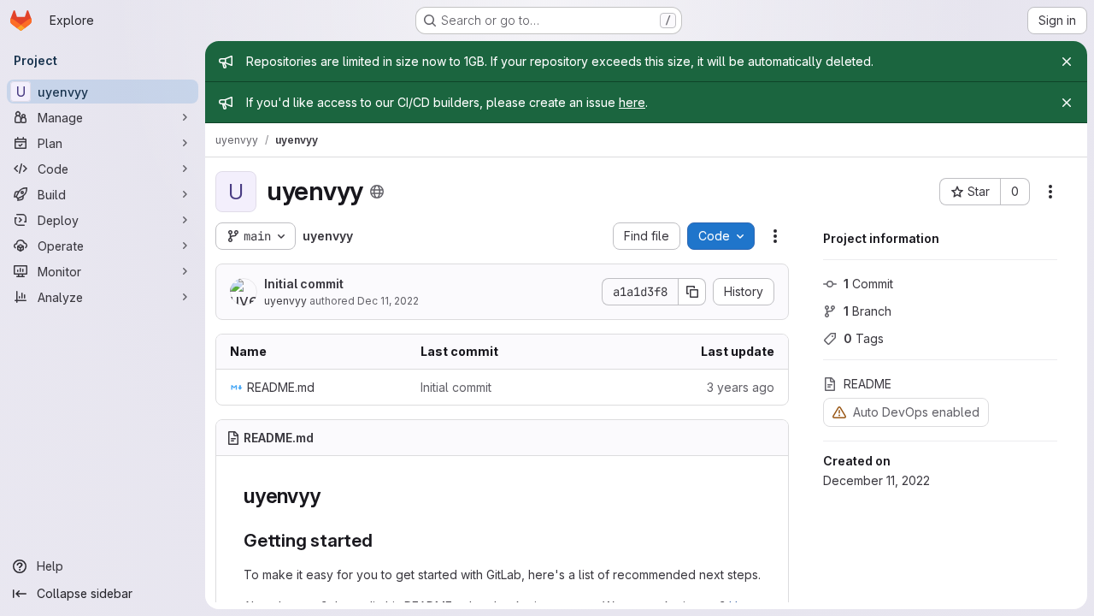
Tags (864, 338)
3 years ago (740, 387)
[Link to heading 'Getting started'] (382, 540)
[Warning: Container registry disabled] (839, 412)
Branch (867, 311)
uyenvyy (285, 300)
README (867, 383)
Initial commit (304, 283)
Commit (868, 283)
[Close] (1066, 61)
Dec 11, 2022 (388, 300)
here (632, 102)
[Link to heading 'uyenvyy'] (331, 495)
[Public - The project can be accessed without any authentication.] (377, 191)
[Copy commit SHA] (692, 291)
